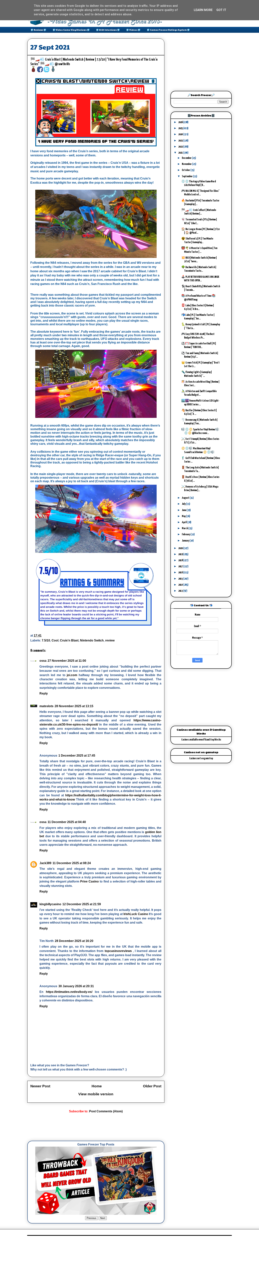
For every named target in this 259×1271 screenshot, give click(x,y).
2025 (180, 128)
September (187, 176)
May (184, 516)
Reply (43, 693)
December (187, 158)
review (110, 640)
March (185, 528)
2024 (180, 134)
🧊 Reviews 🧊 (38, 29)
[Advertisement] (96, 1127)
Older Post (152, 1086)
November (187, 164)
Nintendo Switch (92, 640)
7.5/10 (46, 640)
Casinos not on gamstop (201, 758)
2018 (180, 560)
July (184, 503)
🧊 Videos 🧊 (133, 29)
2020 (180, 548)
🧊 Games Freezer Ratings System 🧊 (168, 29)
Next (102, 1218)
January (186, 540)
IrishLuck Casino (135, 914)
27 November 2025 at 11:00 (67, 660)
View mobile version (95, 1094)
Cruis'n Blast (69, 640)
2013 (180, 590)
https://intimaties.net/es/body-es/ (69, 991)
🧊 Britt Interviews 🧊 (108, 29)
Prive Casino (89, 881)
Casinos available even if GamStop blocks (201, 739)
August (186, 497)
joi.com (72, 675)
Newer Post (40, 1086)
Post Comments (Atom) (106, 1111)
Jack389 (45, 863)
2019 (180, 554)
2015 (180, 578)
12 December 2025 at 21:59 (81, 904)
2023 (180, 140)
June (184, 510)
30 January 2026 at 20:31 (76, 986)
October (186, 170)
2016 (180, 572)
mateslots (46, 706)
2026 (180, 122)
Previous (91, 1218)
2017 (180, 566)
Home (97, 1086)
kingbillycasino (50, 904)
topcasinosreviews (118, 951)
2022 (180, 146)
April (184, 522)
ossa (42, 660)
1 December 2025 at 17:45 (76, 755)
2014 (180, 584)
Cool (55, 640)
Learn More (203, 10)
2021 (180, 152)
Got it (221, 10)
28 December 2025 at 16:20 (74, 941)
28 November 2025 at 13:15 (74, 706)
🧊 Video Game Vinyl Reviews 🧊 (71, 29)
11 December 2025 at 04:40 (67, 822)
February (186, 534)
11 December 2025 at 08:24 (72, 863)
